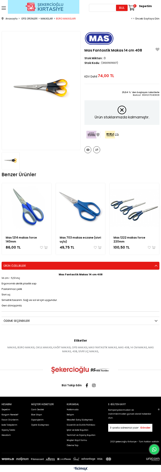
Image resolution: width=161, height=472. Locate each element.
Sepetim (6, 409)
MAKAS (11, 347)
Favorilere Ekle (42, 247)
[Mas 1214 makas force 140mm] (26, 208)
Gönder (145, 428)
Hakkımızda (73, 409)
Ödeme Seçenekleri (17, 321)
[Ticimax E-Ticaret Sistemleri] (81, 469)
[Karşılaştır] (96, 149)
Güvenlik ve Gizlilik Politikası (81, 424)
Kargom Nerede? (10, 414)
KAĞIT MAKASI (62, 347)
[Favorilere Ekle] (157, 50)
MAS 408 (123, 347)
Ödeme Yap (72, 445)
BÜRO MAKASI (26, 347)
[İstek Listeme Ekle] (87, 149)
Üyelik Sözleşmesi (40, 424)
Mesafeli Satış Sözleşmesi (80, 419)
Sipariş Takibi (8, 430)
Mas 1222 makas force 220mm (129, 239)
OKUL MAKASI (44, 347)
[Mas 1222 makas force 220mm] (134, 208)
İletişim (70, 414)
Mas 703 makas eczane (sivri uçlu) (80, 239)
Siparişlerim (37, 419)
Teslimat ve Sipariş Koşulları (81, 435)
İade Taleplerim (9, 424)
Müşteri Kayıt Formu (77, 440)
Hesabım (6, 435)
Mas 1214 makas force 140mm (21, 239)
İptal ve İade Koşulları (77, 430)
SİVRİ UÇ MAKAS (88, 351)
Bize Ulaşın (36, 414)
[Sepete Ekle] (46, 247)
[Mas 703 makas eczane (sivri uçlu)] (80, 208)
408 (74, 351)
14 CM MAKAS (138, 347)
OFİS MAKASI (79, 347)
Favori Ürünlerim (10, 419)
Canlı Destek (37, 409)
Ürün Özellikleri (15, 266)
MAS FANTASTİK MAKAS (103, 347)
